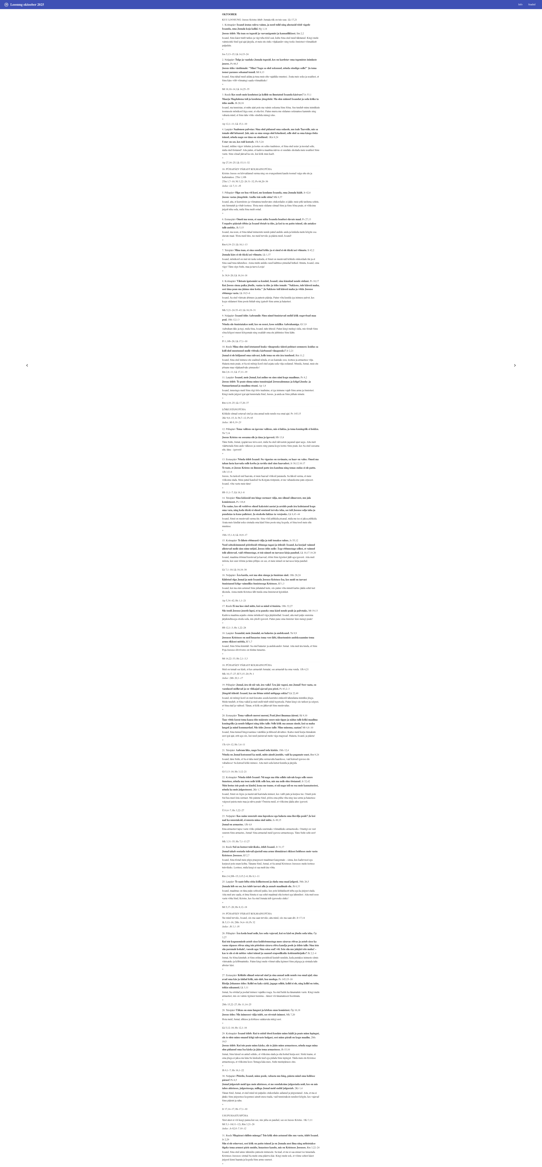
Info (520, 4)
